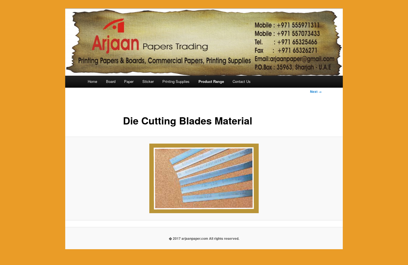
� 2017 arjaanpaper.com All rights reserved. (204, 238)
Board (110, 81)
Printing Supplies (176, 81)
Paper (129, 81)
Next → (316, 91)
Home (92, 81)
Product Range (211, 81)
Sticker (148, 81)
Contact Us (242, 81)
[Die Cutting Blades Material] (204, 178)
